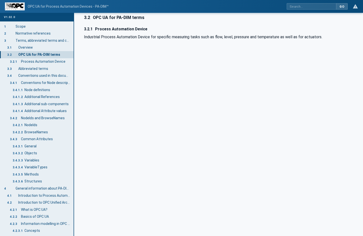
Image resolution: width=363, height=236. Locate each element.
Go (342, 6)
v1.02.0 (9, 17)
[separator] (74, 124)
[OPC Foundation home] (15, 6)
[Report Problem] (355, 6)
